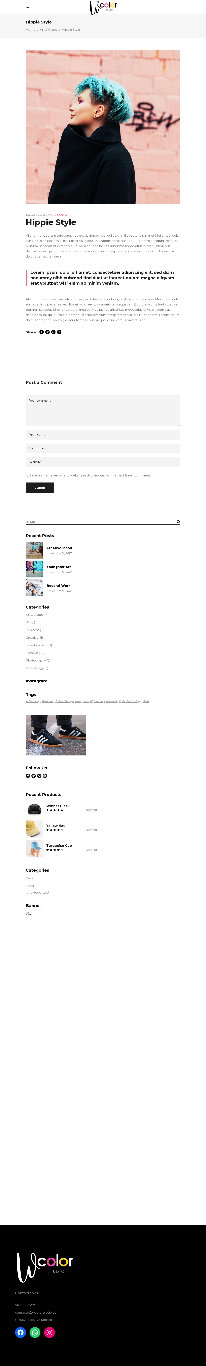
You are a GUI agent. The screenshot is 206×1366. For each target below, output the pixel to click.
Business (32, 630)
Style (122, 701)
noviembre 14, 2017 (59, 553)
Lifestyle (32, 653)
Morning (99, 701)
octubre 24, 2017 (37, 214)
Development (36, 645)
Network (111, 701)
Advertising (33, 701)
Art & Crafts (48, 30)
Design (69, 701)
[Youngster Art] (34, 569)
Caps (29, 878)
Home (31, 30)
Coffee (59, 701)
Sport (30, 886)
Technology (35, 668)
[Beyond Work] (34, 587)
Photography (36, 660)
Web (146, 701)
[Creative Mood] (34, 550)
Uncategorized (37, 892)
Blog (29, 622)
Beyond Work (58, 586)
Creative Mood (59, 548)
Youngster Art (59, 567)
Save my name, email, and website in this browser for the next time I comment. (90, 475)
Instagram (82, 701)
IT (91, 701)
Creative (32, 637)
